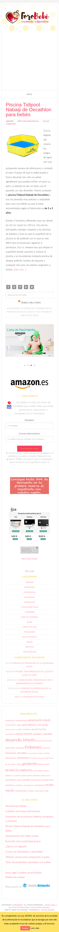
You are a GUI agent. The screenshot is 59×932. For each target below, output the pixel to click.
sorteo (31, 791)
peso (49, 776)
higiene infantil (43, 764)
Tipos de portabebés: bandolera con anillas (28, 862)
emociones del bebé (15, 753)
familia (19, 764)
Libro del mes (29, 627)
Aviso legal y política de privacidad (23, 873)
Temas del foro (31, 302)
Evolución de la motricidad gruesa (23, 841)
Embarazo (29, 587)
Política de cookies (15, 877)
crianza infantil (23, 734)
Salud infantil (29, 637)
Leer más (34, 928)
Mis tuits (29, 571)
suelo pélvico (40, 791)
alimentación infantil (39, 720)
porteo (26, 780)
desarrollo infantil (20, 740)
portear (19, 780)
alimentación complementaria (16, 721)
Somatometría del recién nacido (22, 836)
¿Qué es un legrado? (16, 846)
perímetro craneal (39, 776)
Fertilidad (29, 602)
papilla (23, 776)
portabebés (10, 780)
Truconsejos (29, 652)
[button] (29, 94)
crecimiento (9, 734)
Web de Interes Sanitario (29, 559)
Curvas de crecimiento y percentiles (24, 852)
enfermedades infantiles (35, 753)
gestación (29, 764)
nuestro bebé (37, 771)
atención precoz (10, 729)
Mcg (17, 697)
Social (29, 642)
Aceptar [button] (25, 928)
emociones (46, 748)
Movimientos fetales (33, 697)
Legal (29, 622)
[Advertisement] (29, 58)
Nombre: (29, 420)
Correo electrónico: (29, 433)
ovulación (17, 776)
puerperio (40, 785)
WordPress (34, 910)
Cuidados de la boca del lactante (22, 811)
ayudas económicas (23, 729)
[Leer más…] (20, 269)
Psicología (29, 632)
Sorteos (29, 647)
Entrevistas (30, 592)
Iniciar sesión (47, 910)
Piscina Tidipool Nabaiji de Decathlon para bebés (28, 109)
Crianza (30, 582)
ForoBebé (27, 17)
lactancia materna (18, 770)
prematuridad (36, 780)
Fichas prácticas (29, 607)
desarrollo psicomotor (43, 741)
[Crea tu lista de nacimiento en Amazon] (29, 340)
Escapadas (29, 597)
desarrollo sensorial (14, 748)
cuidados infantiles (42, 734)
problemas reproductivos (25, 785)
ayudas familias (39, 729)
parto (29, 775)
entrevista (23, 757)
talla (46, 791)
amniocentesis (10, 725)
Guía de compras (29, 617)
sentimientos (21, 791)
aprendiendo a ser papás (35, 725)
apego (19, 725)
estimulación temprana (36, 758)
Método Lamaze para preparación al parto (27, 857)
